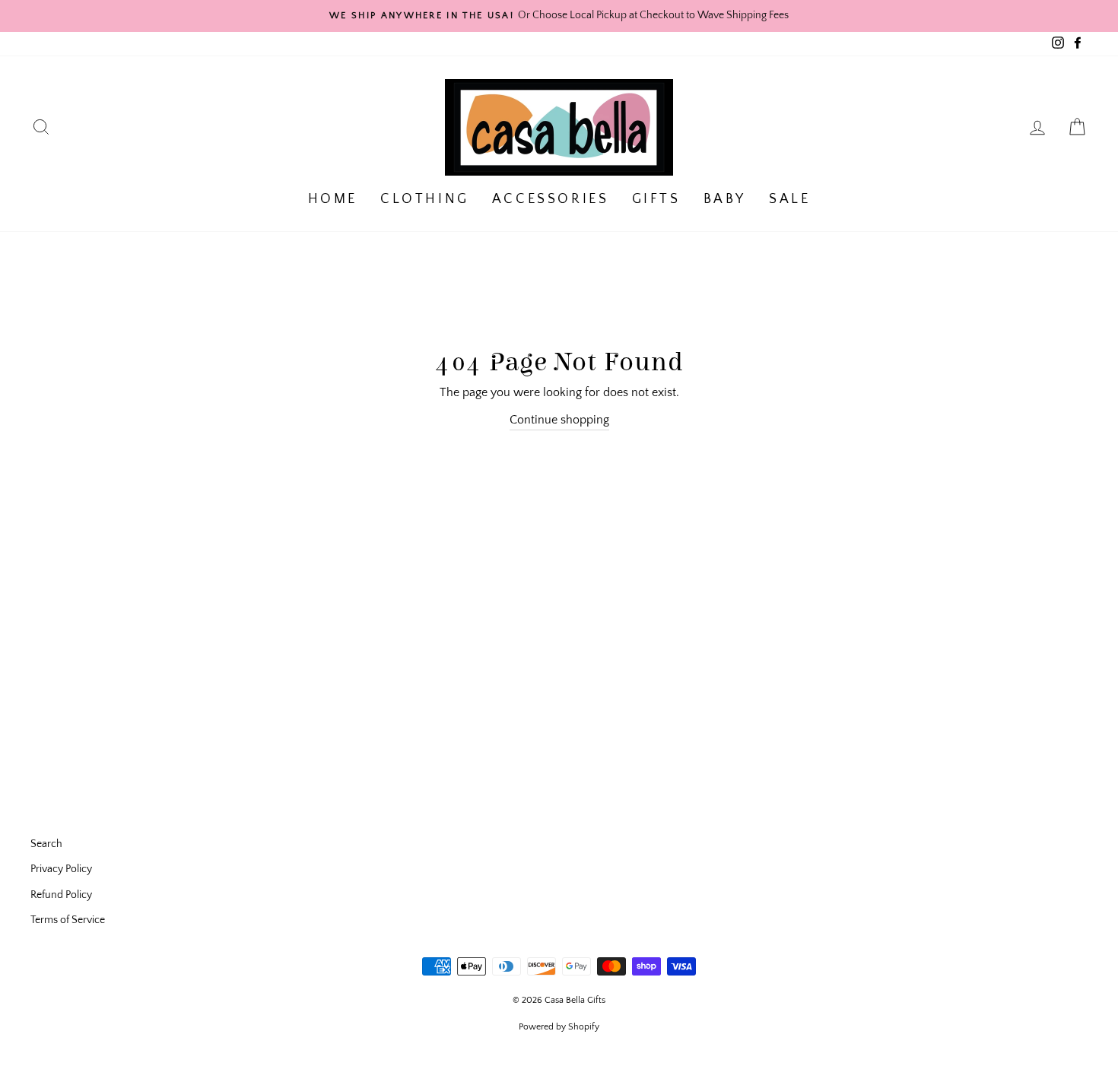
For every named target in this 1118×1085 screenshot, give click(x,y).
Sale (789, 199)
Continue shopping (559, 420)
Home (332, 199)
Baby (725, 199)
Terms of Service (67, 920)
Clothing (424, 199)
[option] (559, 16)
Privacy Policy (61, 869)
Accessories (550, 199)
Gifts (656, 199)
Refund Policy (61, 895)
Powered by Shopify (559, 1027)
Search (46, 844)
